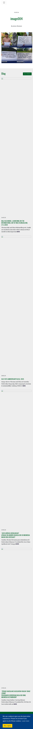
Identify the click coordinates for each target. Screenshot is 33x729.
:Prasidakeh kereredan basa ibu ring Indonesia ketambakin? (15, 694)
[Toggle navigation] (4, 2)
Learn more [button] (25, 721)
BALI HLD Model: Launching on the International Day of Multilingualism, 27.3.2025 (14, 223)
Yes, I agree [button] (7, 725)
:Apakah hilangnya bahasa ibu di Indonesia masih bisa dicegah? (15, 535)
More (18, 231)
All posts (27, 73)
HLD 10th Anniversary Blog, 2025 (12, 379)
